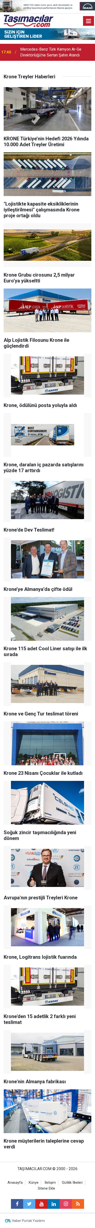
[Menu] (88, 21)
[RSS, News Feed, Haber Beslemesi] (78, 1204)
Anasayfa (15, 1183)
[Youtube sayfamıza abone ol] (41, 1204)
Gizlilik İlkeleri (72, 1183)
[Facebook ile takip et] (17, 1204)
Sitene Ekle (46, 1188)
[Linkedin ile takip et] (54, 1204)
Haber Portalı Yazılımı (28, 1221)
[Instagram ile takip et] (66, 1204)
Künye (33, 1183)
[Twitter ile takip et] (29, 1204)
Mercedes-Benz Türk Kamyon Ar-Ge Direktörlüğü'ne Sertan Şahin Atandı (50, 52)
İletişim (50, 1183)
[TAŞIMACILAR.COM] (28, 20)
